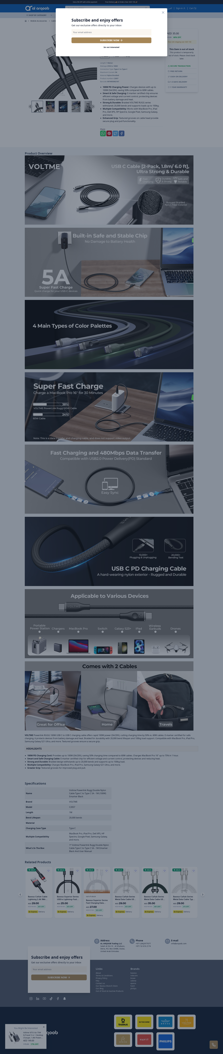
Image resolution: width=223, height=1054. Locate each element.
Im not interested (111, 47)
